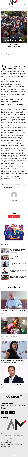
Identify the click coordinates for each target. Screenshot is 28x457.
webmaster (15, 44)
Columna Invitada (18, 37)
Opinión (3, 446)
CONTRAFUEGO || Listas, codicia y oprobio (12, 360)
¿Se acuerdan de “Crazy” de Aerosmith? (7, 187)
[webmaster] (14, 195)
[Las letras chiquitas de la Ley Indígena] (5, 257)
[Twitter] (12, 216)
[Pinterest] (15, 216)
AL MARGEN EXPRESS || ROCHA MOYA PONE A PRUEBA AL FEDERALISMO (17, 251)
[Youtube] (13, 412)
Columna (7, 37)
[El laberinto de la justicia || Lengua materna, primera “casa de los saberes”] (5, 277)
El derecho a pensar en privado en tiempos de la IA (13, 385)
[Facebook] (9, 216)
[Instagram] (6, 412)
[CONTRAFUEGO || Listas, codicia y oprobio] (5, 264)
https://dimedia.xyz (14, 202)
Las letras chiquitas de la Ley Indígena (11, 336)
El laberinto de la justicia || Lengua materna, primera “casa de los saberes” (18, 278)
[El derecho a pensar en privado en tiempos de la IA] (5, 271)
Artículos (3, 442)
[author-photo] (2, 314)
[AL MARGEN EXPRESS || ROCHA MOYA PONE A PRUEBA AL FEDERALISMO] (5, 250)
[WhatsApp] (18, 216)
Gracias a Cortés (19, 186)
